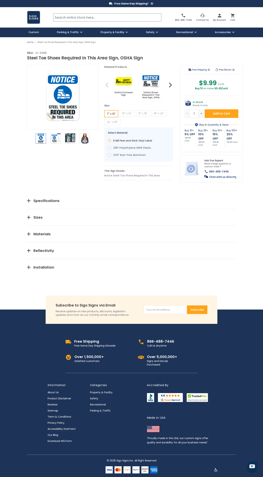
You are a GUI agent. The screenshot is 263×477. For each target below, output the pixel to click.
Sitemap (53, 410)
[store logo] (33, 17)
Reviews (52, 404)
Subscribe (197, 309)
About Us (53, 392)
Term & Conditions (59, 416)
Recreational (98, 404)
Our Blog (53, 435)
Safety (94, 398)
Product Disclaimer (59, 398)
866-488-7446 (219, 171)
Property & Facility (101, 392)
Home (30, 42)
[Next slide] (170, 85)
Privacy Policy (56, 423)
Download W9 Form (60, 441)
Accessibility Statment (62, 429)
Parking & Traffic (100, 410)
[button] (62, 97)
